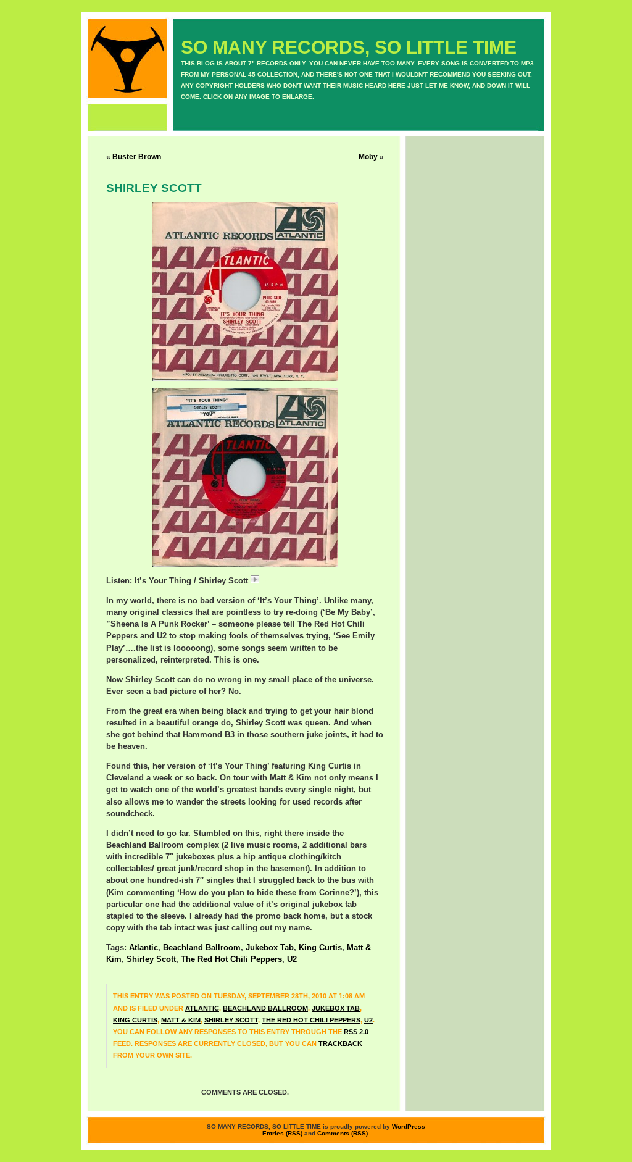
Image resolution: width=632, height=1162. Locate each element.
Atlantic (143, 947)
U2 (292, 959)
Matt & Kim (181, 1020)
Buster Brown (136, 157)
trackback (340, 1043)
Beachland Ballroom (202, 947)
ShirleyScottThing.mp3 (302, 581)
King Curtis (320, 947)
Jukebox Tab (270, 947)
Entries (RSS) (282, 1133)
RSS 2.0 (356, 1031)
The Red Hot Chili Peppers (231, 959)
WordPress (408, 1126)
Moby (368, 157)
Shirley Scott (151, 959)
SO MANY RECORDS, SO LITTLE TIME (349, 47)
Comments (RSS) (342, 1133)
